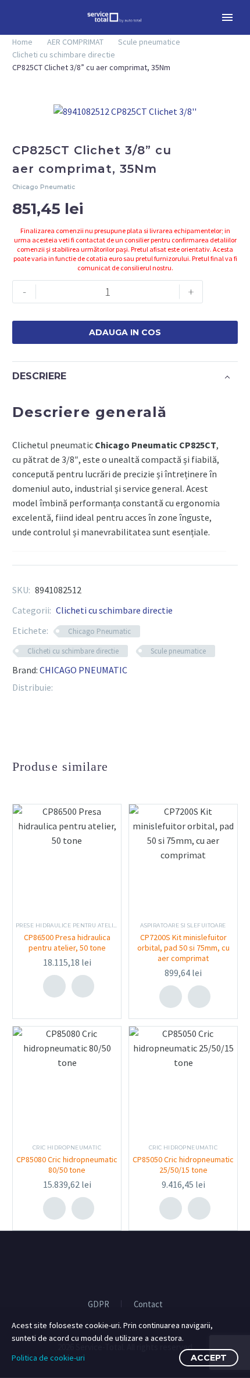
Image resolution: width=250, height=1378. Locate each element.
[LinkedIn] (96, 687)
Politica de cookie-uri (48, 1357)
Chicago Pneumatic (99, 631)
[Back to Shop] (220, 151)
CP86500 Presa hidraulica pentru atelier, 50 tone (67, 942)
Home (22, 42)
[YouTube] (132, 1263)
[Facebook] (61, 687)
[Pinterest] (79, 687)
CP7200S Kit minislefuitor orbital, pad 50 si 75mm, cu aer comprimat (183, 947)
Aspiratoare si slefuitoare (183, 925)
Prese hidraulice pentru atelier (68, 925)
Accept (209, 1357)
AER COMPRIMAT (75, 42)
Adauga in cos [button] (54, 986)
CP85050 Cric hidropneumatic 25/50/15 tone (183, 1164)
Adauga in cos (125, 332)
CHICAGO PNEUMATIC (83, 670)
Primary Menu (227, 17)
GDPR (98, 1304)
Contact (148, 1304)
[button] (83, 986)
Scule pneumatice (149, 42)
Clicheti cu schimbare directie (63, 54)
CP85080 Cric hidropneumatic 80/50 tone (66, 1164)
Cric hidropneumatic (67, 1147)
